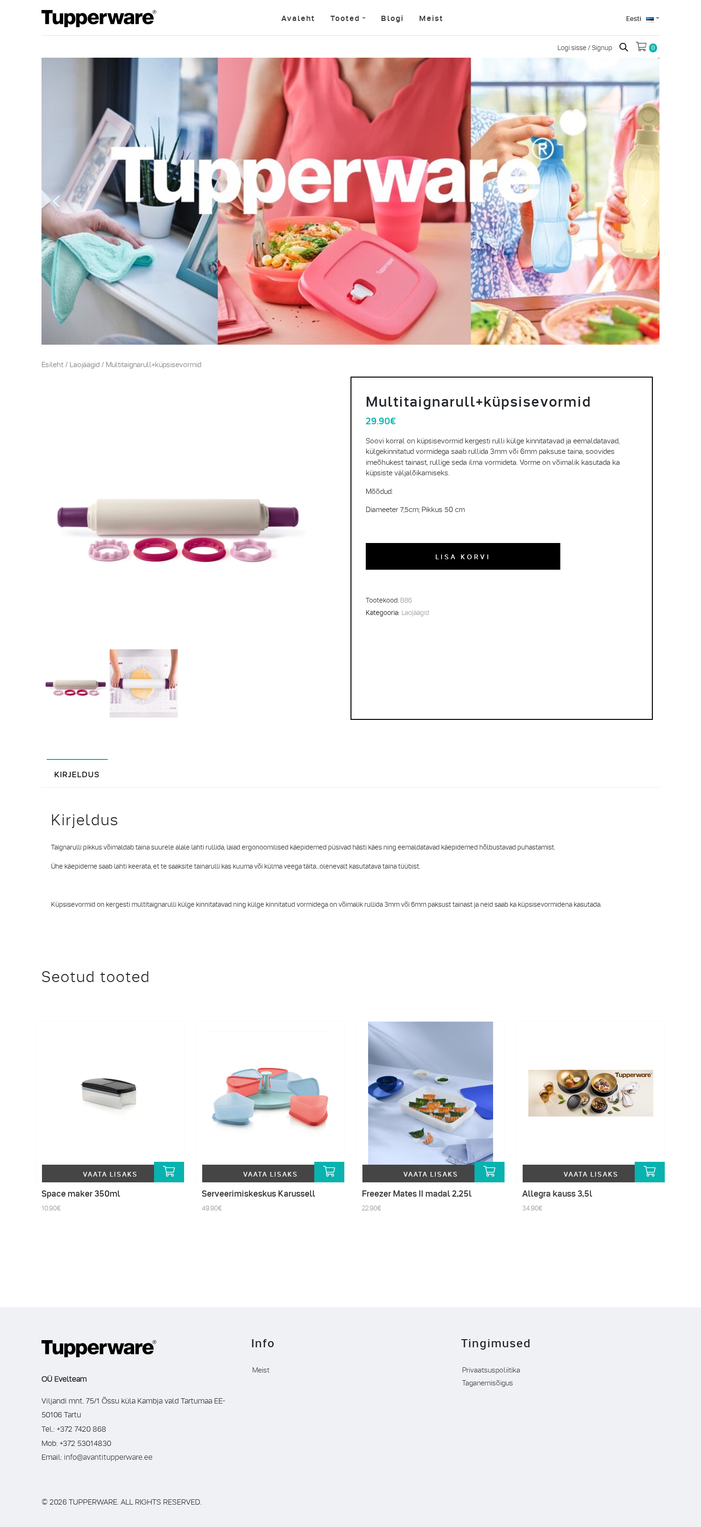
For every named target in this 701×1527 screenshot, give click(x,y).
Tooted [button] (345, 17)
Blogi (392, 17)
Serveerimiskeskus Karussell (258, 1193)
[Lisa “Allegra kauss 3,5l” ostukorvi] (650, 1172)
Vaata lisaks (110, 1173)
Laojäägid (85, 364)
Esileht (52, 364)
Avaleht (298, 17)
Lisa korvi (463, 556)
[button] (56, 201)
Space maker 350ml (80, 1193)
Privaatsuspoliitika (491, 1369)
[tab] (77, 773)
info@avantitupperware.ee (108, 1456)
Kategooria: (382, 612)
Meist (431, 17)
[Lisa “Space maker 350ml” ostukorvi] (169, 1172)
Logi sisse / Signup (585, 47)
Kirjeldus (77, 773)
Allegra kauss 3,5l (557, 1193)
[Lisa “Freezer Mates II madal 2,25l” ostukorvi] (489, 1172)
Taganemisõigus (487, 1382)
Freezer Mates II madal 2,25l (417, 1193)
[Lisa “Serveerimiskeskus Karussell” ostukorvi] (329, 1172)
